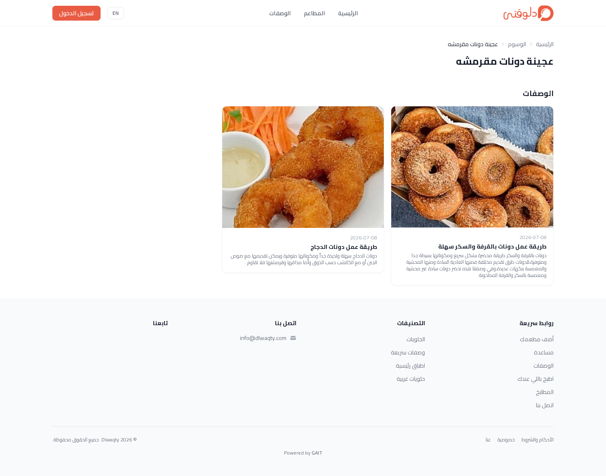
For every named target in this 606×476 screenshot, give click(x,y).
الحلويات (415, 339)
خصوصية (506, 439)
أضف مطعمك (537, 339)
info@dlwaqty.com (263, 338)
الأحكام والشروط (537, 439)
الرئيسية (348, 13)
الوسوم (517, 44)
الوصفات (280, 13)
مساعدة (544, 352)
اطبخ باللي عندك (535, 378)
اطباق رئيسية (410, 365)
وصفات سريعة (408, 352)
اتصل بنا (545, 405)
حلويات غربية (411, 378)
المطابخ (545, 392)
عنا (488, 439)
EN (116, 13)
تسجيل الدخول (76, 13)
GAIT (317, 452)
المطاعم (314, 13)
